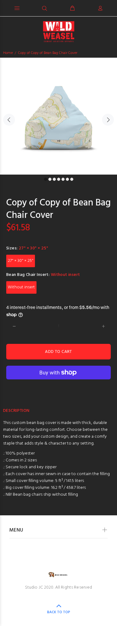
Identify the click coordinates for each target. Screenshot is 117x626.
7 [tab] (71, 179)
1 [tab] (45, 179)
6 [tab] (67, 179)
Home (8, 53)
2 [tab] (49, 179)
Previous (9, 120)
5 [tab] (63, 179)
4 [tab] (58, 179)
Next (108, 120)
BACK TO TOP (58, 612)
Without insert (21, 287)
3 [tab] (54, 179)
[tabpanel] (58, 116)
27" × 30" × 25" (20, 260)
